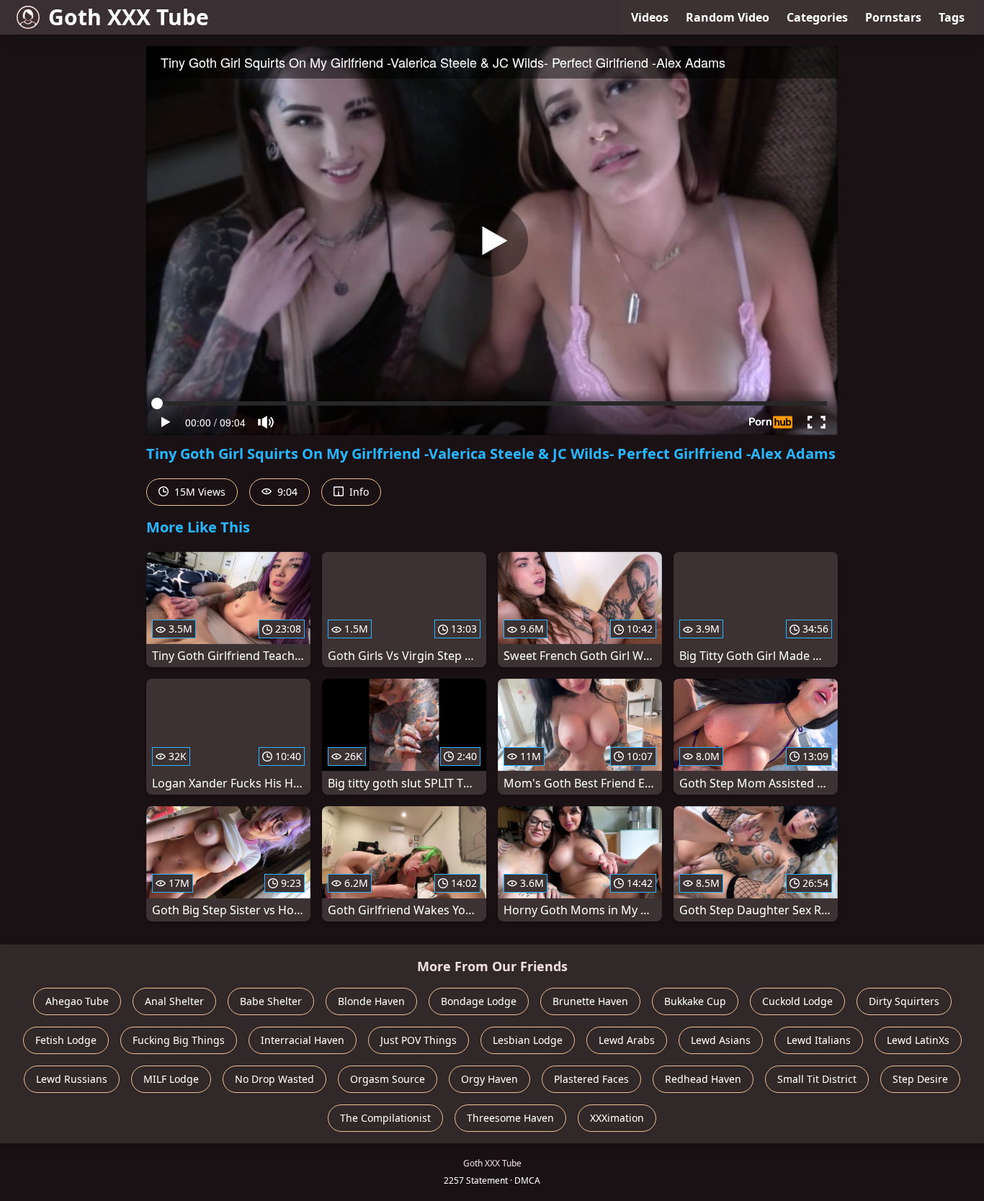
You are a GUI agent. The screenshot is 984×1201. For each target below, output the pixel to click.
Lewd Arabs (627, 1040)
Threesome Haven (510, 1118)
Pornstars (893, 17)
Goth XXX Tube (128, 17)
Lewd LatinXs (918, 1040)
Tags (952, 17)
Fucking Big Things (179, 1040)
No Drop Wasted (274, 1079)
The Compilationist (385, 1118)
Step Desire (920, 1079)
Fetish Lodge (66, 1040)
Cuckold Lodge (797, 1001)
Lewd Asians (721, 1040)
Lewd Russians (71, 1079)
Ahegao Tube (77, 1001)
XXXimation (617, 1118)
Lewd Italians (819, 1040)
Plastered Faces (591, 1079)
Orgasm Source (387, 1079)
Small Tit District (816, 1079)
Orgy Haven (489, 1079)
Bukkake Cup (695, 1001)
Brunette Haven (590, 1001)
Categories (817, 17)
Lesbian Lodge (528, 1040)
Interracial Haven (302, 1040)
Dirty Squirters (904, 1001)
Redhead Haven (703, 1079)
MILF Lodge (171, 1079)
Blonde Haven (371, 1001)
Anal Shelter (174, 1001)
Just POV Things (418, 1040)
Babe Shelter (271, 1001)
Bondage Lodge (478, 1001)
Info (357, 492)
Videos (649, 17)
